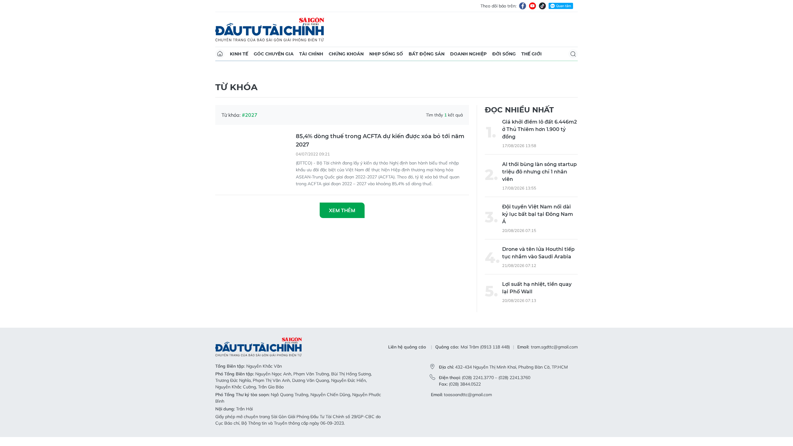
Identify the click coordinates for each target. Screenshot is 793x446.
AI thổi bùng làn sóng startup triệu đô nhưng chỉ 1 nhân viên (539, 171)
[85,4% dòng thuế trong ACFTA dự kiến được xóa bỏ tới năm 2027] (252, 157)
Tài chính (311, 54)
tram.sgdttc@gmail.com (554, 347)
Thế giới (531, 54)
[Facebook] (522, 6)
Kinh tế (239, 54)
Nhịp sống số (386, 54)
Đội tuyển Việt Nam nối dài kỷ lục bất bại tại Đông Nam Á (537, 214)
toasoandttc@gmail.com (468, 394)
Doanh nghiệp (468, 54)
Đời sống (504, 54)
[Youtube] (532, 6)
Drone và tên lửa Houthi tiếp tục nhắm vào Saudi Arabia (538, 253)
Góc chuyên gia (274, 54)
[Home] (220, 54)
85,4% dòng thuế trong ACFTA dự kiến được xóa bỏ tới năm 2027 (380, 140)
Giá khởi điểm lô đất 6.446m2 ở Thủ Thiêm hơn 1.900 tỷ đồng (539, 129)
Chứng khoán (346, 54)
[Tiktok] (542, 6)
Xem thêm (342, 210)
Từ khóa (236, 87)
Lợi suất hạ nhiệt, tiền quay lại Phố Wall (537, 288)
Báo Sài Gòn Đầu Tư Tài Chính (269, 29)
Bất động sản (427, 54)
